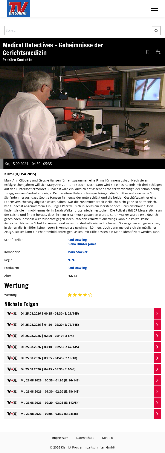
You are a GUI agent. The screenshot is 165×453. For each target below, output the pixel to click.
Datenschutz (85, 438)
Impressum (60, 438)
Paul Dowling (77, 240)
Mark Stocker (77, 252)
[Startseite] (18, 8)
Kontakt (107, 438)
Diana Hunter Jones (81, 244)
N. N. (71, 260)
